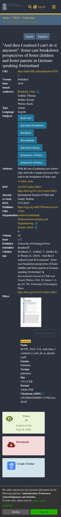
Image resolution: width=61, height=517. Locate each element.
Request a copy (45, 333)
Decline (15, 511)
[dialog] (30, 501)
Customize (7, 505)
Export (29, 36)
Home (6, 17)
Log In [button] (42, 6)
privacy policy (39, 500)
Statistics (42, 36)
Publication (29, 17)
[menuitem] (35, 7)
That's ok (44, 512)
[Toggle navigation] (53, 7)
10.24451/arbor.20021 (30, 186)
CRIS (16, 17)
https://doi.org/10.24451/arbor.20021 (37, 190)
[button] (25, 181)
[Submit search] (30, 7)
